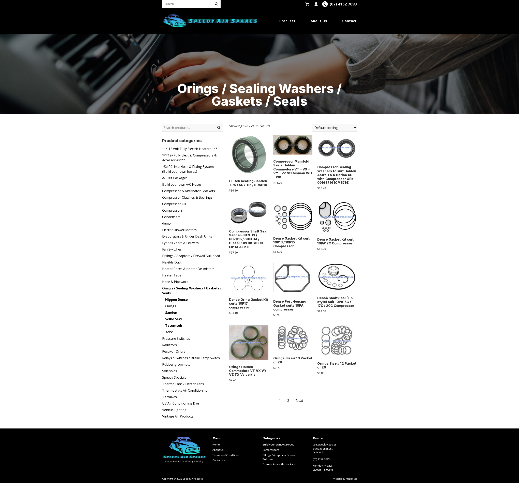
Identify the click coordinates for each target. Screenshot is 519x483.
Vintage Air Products (177, 416)
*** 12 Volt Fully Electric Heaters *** (190, 149)
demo (166, 223)
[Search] (216, 4)
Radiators (169, 345)
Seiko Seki (173, 319)
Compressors (172, 210)
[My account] (316, 4)
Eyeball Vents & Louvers (180, 243)
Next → (301, 400)
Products (287, 21)
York (169, 332)
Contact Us (219, 460)
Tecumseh (173, 325)
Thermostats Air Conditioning (185, 390)
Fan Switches (172, 249)
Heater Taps (171, 275)
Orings (170, 306)
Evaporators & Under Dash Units (187, 236)
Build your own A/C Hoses (182, 184)
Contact (349, 21)
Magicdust (351, 478)
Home (216, 444)
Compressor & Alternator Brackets (188, 191)
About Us (319, 21)
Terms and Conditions (225, 455)
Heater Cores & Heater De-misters (188, 269)
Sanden (171, 312)
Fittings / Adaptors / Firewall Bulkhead (191, 256)
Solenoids (169, 371)
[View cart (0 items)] (307, 4)
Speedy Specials (174, 377)
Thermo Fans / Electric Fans (183, 384)
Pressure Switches (176, 338)
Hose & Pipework (175, 282)
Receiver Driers (173, 351)
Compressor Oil (174, 204)
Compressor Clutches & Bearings (187, 197)
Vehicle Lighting (174, 410)
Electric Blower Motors (179, 230)
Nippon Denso (176, 299)
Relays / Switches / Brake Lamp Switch (191, 358)
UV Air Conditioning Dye (180, 403)
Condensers (171, 217)
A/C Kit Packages (175, 178)
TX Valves (169, 397)
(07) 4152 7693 (321, 459)
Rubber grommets (176, 364)
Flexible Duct (171, 262)
